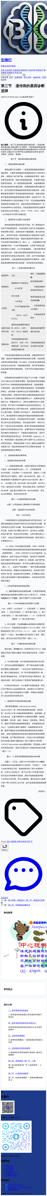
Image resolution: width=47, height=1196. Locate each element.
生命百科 (8, 70)
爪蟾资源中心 (11, 1175)
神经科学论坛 (11, 1173)
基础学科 (36, 77)
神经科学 (24, 70)
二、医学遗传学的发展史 (18, 1010)
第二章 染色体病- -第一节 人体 (21, 1061)
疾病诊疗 (39, 70)
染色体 (24, 841)
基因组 (14, 841)
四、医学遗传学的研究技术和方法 (22, 1023)
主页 (11, 77)
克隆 (19, 841)
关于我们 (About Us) (15, 1185)
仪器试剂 (16, 70)
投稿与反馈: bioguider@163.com (19, 1187)
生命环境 (32, 70)
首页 (3, 70)
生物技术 (10, 73)
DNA (9, 841)
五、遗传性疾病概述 (16, 1036)
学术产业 (18, 73)
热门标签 (9, 1166)
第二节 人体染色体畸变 (18, 1073)
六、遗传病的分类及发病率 (19, 1048)
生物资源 (18, 77)
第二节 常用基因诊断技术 (19, 905)
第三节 (30, 841)
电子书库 (27, 77)
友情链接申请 (13, 1190)
